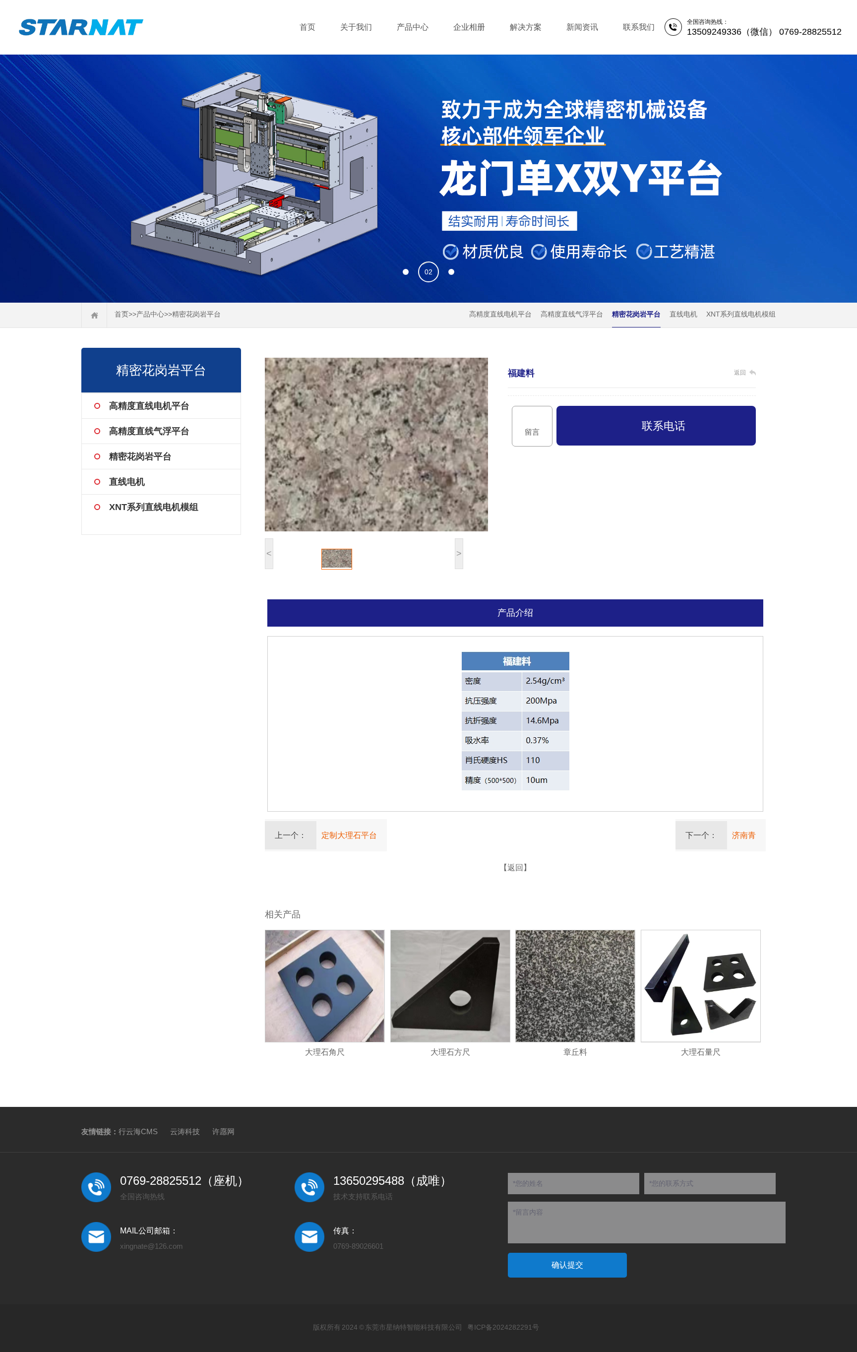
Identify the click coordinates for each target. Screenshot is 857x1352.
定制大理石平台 (349, 835)
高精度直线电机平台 (500, 314)
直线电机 (683, 314)
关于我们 (356, 27)
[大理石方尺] (450, 986)
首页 (307, 27)
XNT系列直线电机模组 (741, 314)
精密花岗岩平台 (196, 314)
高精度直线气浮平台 (572, 314)
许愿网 (223, 1131)
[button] (405, 271)
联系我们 (639, 27)
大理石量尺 (701, 1052)
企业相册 (469, 27)
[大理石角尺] (325, 986)
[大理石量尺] (701, 986)
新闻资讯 (582, 27)
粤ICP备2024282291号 (503, 1327)
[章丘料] (575, 986)
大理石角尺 (325, 1052)
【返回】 (515, 867)
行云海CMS (138, 1131)
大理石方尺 (450, 1052)
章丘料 (575, 1052)
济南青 (744, 835)
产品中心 (412, 27)
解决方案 (526, 27)
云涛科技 (185, 1131)
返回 (740, 372)
